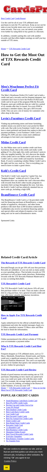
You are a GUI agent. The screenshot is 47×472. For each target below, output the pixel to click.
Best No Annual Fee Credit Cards (19, 419)
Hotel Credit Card (13, 421)
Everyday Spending (14, 436)
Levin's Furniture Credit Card (20, 118)
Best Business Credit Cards (17, 430)
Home (3, 388)
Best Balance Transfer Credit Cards (20, 439)
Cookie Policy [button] (10, 461)
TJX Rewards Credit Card (19, 388)
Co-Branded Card (13, 427)
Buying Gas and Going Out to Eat (19, 405)
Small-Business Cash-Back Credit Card (21, 401)
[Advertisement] (20, 237)
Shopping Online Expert (15, 432)
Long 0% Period (12, 407)
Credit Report (20, 18)
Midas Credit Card (13, 142)
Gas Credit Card (12, 414)
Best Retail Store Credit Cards (18, 423)
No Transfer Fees (13, 441)
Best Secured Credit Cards (16, 416)
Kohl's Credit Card (13, 170)
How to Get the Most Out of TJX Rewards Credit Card (23, 389)
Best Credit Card (7, 18)
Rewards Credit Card (14, 425)
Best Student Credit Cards (16, 410)
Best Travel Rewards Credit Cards (19, 434)
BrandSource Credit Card (18, 194)
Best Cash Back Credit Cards (17, 412)
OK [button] (6, 468)
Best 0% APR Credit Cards (17, 403)
